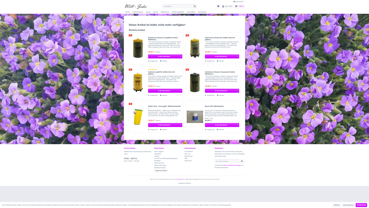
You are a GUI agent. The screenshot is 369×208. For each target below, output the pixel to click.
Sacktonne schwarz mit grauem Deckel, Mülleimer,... (220, 73)
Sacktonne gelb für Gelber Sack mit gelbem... (161, 73)
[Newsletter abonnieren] (242, 161)
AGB (185, 158)
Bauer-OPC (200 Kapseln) (214, 106)
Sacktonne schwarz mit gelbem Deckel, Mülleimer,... (163, 39)
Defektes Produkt (159, 168)
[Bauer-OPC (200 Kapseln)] (195, 117)
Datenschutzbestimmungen (232, 165)
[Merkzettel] (218, 6)
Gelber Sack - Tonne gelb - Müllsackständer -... (164, 107)
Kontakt (156, 156)
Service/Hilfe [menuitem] (239, 2)
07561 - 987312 (130, 158)
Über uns (187, 154)
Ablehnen (337, 205)
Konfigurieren (361, 205)
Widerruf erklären (161, 170)
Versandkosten (180, 179)
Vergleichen (154, 61)
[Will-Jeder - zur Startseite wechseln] (136, 6)
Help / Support (159, 151)
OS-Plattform (188, 151)
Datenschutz (188, 156)
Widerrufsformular (160, 165)
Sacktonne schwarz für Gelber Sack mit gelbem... (220, 39)
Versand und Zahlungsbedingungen (166, 158)
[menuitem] (180, 6)
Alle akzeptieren (348, 205)
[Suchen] (195, 6)
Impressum (188, 161)
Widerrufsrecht (159, 163)
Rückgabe (157, 161)
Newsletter (157, 154)
